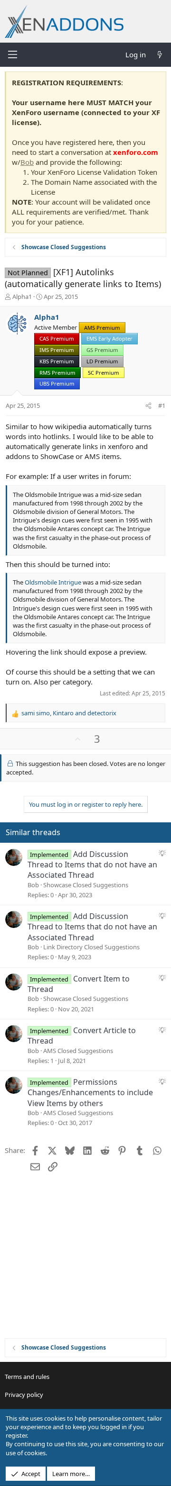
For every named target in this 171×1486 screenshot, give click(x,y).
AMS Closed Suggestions (78, 1050)
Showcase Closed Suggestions (85, 885)
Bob (27, 162)
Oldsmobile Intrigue (53, 582)
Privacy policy (24, 1394)
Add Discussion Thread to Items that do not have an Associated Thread (92, 865)
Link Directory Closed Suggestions (91, 947)
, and (68, 713)
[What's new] (160, 55)
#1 (161, 405)
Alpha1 (22, 296)
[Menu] (12, 54)
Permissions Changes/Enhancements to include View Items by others (90, 1092)
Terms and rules (27, 1376)
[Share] (148, 405)
